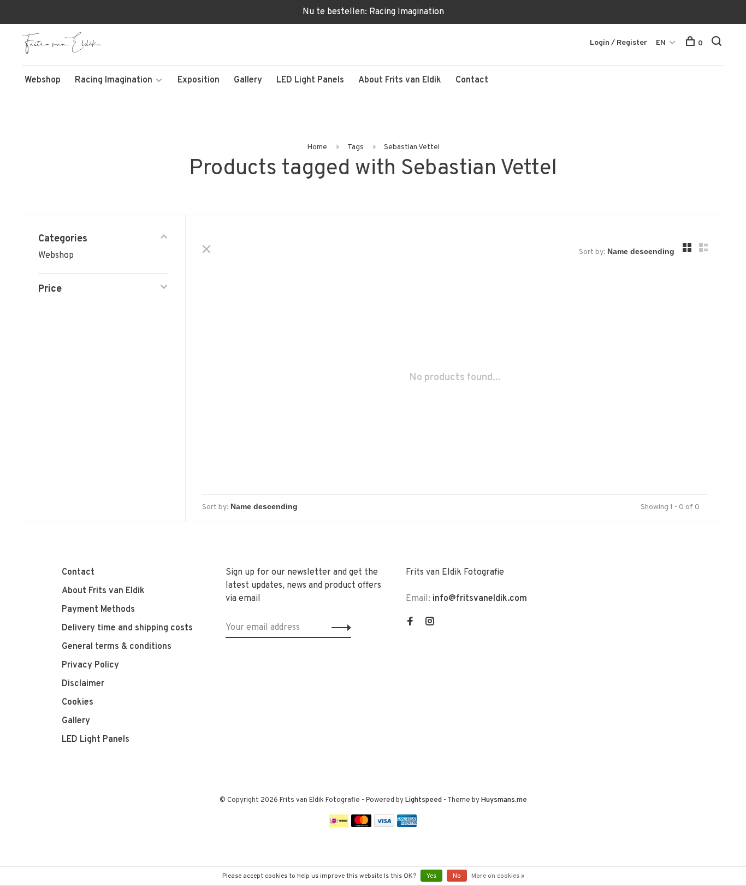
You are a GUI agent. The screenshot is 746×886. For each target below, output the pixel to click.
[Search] (718, 43)
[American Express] (407, 824)
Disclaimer (83, 683)
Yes (431, 876)
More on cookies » (497, 876)
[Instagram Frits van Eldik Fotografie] (429, 622)
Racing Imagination (113, 80)
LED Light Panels (310, 80)
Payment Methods (98, 609)
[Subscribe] (338, 628)
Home (317, 147)
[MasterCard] (361, 824)
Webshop (43, 80)
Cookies (77, 702)
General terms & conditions (116, 646)
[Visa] (384, 824)
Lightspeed (423, 800)
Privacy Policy (90, 665)
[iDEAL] (339, 824)
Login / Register (618, 43)
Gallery (248, 80)
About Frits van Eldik (399, 80)
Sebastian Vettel (412, 147)
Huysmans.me (504, 800)
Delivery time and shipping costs (127, 628)
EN (661, 43)
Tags (355, 147)
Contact (471, 80)
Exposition (198, 80)
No (457, 876)
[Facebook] (410, 622)
